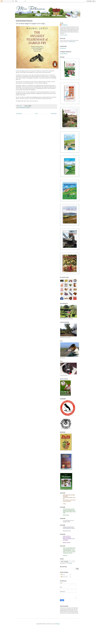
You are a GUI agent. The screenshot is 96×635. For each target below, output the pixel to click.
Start (36, 113)
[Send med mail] (25, 106)
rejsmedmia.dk (63, 48)
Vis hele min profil (63, 35)
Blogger (58, 623)
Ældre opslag (53, 113)
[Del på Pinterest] (30, 106)
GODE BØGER (22, 107)
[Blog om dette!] (26, 106)
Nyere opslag (19, 113)
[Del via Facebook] (29, 106)
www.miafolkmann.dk (71, 41)
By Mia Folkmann (63, 53)
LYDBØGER (28, 107)
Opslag (63, 574)
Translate (70, 563)
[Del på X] (27, 106)
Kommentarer (65, 576)
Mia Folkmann (64, 25)
